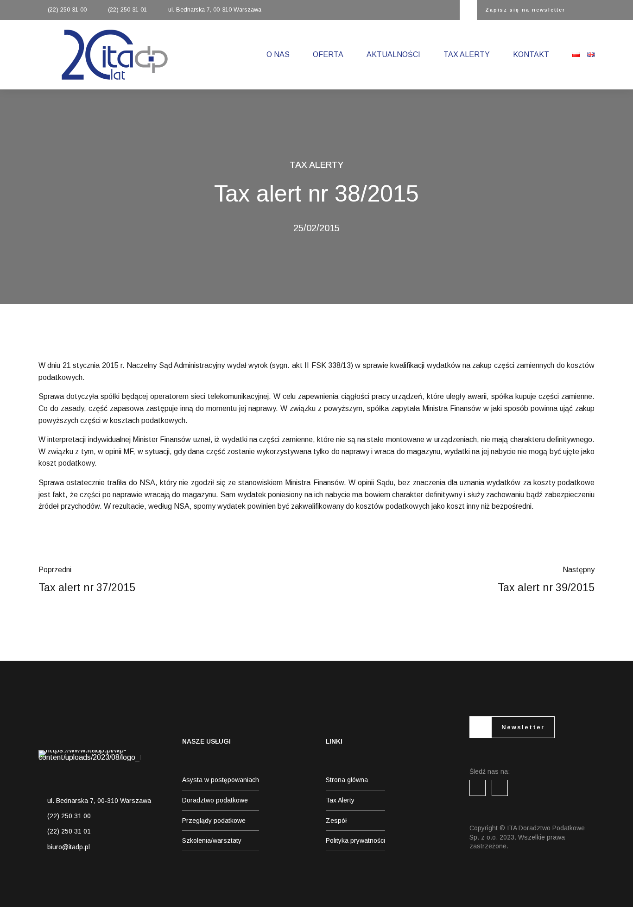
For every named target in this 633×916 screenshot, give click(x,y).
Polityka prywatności (355, 840)
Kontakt (531, 54)
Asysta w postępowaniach (220, 779)
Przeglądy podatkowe (214, 820)
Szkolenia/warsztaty (211, 840)
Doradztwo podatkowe (215, 800)
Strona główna (347, 779)
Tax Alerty (466, 54)
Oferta (328, 54)
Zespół (336, 820)
